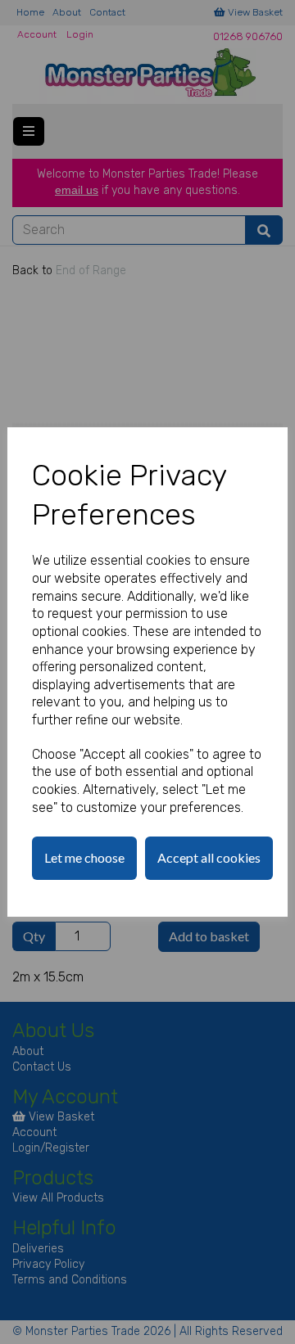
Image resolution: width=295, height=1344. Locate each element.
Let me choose (84, 857)
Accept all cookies (209, 857)
